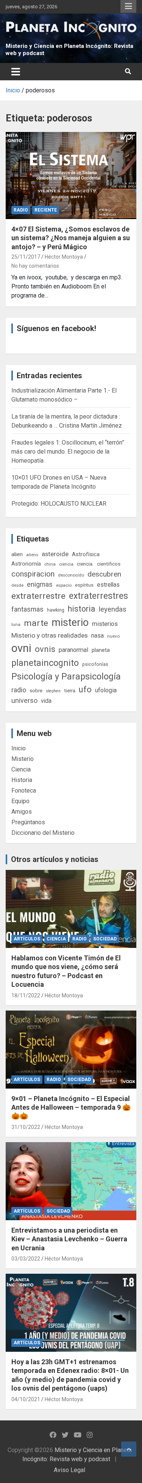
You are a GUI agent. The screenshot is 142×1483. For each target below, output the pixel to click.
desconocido (71, 575)
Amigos (21, 811)
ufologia (106, 690)
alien (17, 554)
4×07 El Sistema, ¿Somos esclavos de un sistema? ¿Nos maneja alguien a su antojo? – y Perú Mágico (70, 238)
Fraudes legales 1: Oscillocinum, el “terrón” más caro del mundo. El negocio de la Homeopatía (67, 451)
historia (81, 608)
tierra (69, 690)
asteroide (55, 554)
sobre (36, 690)
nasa (97, 635)
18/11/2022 (25, 995)
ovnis (45, 649)
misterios (105, 623)
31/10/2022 (25, 1127)
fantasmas (27, 609)
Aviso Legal (69, 1470)
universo (24, 700)
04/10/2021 (25, 1399)
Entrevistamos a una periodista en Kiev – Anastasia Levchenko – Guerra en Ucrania (69, 1239)
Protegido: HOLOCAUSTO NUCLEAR (58, 503)
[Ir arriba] (128, 1449)
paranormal (73, 649)
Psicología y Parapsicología (66, 676)
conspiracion (33, 573)
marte (36, 623)
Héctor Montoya (64, 257)
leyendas (112, 609)
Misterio (22, 758)
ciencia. (85, 564)
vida (46, 701)
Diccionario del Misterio (43, 832)
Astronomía (26, 563)
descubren (104, 574)
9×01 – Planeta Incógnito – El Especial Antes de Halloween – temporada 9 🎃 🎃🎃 (71, 1107)
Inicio (18, 748)
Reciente (45, 210)
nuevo (113, 636)
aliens (32, 554)
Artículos (27, 939)
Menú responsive (128, 6)
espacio (64, 585)
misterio (70, 623)
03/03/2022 (25, 1259)
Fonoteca (23, 790)
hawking (55, 610)
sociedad (105, 939)
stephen (53, 691)
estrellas (108, 584)
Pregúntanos (28, 822)
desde (17, 585)
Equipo (20, 801)
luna (15, 624)
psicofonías (95, 664)
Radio (21, 210)
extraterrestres (98, 596)
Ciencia (21, 769)
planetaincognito (45, 663)
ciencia (66, 564)
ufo (85, 689)
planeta (101, 650)
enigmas (40, 584)
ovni (21, 648)
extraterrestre (38, 596)
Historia (21, 780)
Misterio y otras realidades (49, 635)
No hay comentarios (35, 266)
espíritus (84, 585)
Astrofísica (86, 554)
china (50, 564)
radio (18, 690)
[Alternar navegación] (16, 71)
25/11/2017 (25, 257)
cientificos (108, 564)
